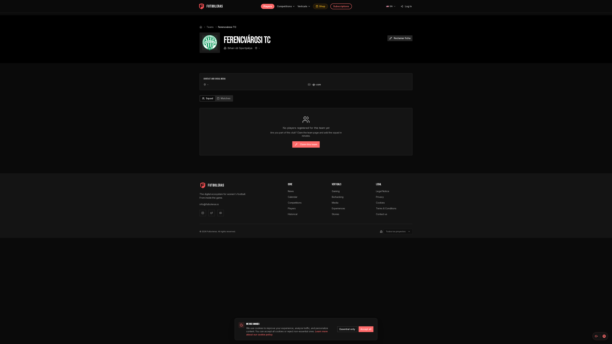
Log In (408, 6)
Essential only (347, 329)
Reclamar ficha (402, 38)
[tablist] (216, 98)
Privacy (380, 197)
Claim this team (308, 144)
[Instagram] (203, 213)
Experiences (338, 208)
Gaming (336, 191)
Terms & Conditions (386, 208)
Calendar (292, 197)
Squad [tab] (209, 98)
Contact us (381, 214)
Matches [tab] (225, 98)
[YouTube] (220, 213)
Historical (292, 214)
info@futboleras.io (209, 204)
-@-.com (316, 84)
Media (335, 202)
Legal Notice (382, 191)
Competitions (284, 6)
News (291, 191)
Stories (335, 214)
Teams (210, 27)
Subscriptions (341, 6)
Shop (322, 6)
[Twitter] (211, 213)
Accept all (366, 329)
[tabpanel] (306, 131)
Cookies (380, 202)
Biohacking (337, 197)
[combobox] (398, 231)
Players (267, 6)
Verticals (302, 6)
